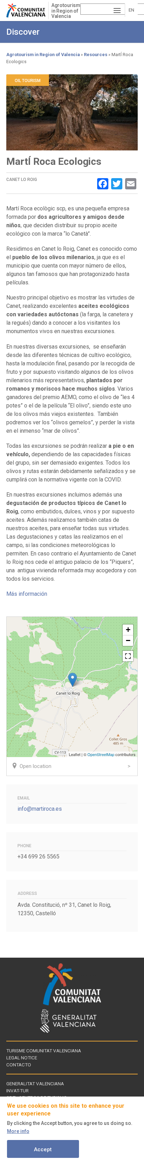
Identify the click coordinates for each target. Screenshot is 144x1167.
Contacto (18, 1064)
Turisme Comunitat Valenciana (43, 1050)
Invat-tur (17, 1090)
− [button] (128, 640)
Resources (95, 54)
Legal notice (21, 1057)
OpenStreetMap (100, 754)
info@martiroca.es (39, 808)
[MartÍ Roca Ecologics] (72, 680)
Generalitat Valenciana (35, 1083)
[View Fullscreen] (128, 656)
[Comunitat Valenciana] (27, 11)
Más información (27, 594)
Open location (35, 766)
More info (18, 1131)
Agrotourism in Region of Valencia (65, 10)
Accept (43, 1149)
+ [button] (128, 629)
